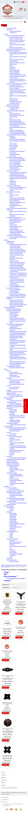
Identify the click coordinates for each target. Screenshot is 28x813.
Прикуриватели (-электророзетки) (17, 483)
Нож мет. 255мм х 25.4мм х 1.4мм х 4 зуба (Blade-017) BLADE (7, 703)
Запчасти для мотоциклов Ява (16, 47)
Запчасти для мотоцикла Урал (16, 38)
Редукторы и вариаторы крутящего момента (16, 49)
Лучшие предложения (11, 28)
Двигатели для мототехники (13, 288)
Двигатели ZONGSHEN (14, 292)
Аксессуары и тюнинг (11, 435)
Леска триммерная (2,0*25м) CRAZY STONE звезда (7, 651)
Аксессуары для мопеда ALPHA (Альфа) (18, 447)
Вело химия (12, 412)
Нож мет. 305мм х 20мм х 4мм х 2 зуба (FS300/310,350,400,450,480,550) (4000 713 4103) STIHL (7, 677)
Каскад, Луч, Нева (14, 116)
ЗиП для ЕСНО (13, 155)
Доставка (3, 777)
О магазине (4, 780)
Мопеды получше (13, 375)
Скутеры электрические (15, 387)
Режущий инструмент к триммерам (17, 151)
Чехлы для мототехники (12, 460)
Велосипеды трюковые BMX (16, 403)
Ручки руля (12, 453)
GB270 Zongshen (13, 64)
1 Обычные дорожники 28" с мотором (18, 424)
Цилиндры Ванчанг (14, 98)
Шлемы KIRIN (12, 528)
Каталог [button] (4, 25)
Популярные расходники (15, 154)
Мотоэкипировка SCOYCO (12, 531)
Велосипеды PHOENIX (11, 402)
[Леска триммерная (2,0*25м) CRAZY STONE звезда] (7, 646)
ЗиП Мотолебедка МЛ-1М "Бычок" (17, 115)
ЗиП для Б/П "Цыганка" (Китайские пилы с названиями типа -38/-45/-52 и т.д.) (18, 141)
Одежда (11, 510)
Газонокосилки (13, 137)
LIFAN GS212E (12, 67)
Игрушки (9, 432)
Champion (7, 580)
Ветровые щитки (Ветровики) (13, 463)
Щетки (11, 441)
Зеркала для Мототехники (12, 462)
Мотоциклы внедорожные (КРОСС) (17, 384)
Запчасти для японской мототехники (14, 157)
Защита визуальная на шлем (16, 474)
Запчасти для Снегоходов (12, 170)
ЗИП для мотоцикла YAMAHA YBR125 (17, 160)
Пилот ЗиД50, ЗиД (13, 109)
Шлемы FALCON (13, 513)
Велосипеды (9, 399)
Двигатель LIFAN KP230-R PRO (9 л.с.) (17, 79)
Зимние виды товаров (14, 561)
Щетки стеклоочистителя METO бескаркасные (16, 427)
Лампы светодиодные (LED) (15, 205)
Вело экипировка (10, 507)
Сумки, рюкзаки (13, 552)
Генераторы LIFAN (10, 241)
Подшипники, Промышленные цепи (17, 202)
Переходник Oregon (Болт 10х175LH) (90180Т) (7, 629)
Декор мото (12, 448)
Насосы (11, 196)
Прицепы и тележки (11, 393)
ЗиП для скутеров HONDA (15, 169)
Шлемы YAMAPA (13, 519)
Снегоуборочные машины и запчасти (14, 391)
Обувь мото (12, 545)
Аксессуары (12, 136)
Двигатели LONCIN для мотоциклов (17, 294)
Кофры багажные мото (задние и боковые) (16, 459)
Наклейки (12, 438)
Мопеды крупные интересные (16, 373)
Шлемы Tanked (13, 517)
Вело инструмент (13, 411)
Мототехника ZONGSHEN (15, 382)
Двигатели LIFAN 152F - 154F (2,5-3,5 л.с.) (18, 52)
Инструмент (6, 486)
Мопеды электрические (15, 376)
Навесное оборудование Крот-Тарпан (17, 127)
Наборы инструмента (11, 504)
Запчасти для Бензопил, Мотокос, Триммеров (16, 134)
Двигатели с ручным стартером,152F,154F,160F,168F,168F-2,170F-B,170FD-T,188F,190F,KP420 (17, 262)
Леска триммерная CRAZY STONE (16, 578)
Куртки (11, 557)
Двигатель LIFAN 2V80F (14, 70)
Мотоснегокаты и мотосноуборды (17, 352)
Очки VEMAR (12, 555)
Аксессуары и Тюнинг (8, 426)
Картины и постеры (14, 468)
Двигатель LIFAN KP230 (14, 71)
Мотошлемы (9, 511)
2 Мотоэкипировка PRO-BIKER (16, 554)
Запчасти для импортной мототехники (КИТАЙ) (17, 83)
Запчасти (6, 34)
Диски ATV (12, 223)
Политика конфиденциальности (9, 787)
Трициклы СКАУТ (13, 316)
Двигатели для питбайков (15, 289)
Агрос (11, 112)
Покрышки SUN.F (13, 224)
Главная (3, 772)
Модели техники (13, 433)
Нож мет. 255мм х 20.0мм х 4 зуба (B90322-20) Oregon (7, 756)
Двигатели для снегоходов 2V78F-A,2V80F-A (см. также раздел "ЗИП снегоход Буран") (17, 282)
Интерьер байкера (14, 466)
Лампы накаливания (14, 203)
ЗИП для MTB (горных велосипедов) (17, 415)
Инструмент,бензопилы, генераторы (14, 492)
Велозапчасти (10, 408)
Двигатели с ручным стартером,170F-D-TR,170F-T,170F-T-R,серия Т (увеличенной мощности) (18, 246)
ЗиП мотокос (12, 149)
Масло (11, 193)
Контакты (3, 785)
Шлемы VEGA (12, 529)
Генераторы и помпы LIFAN (15, 493)
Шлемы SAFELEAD (13, 514)
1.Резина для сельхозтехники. (16, 130)
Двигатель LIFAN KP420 (14, 73)
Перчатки (12, 508)
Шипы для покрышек (14, 229)
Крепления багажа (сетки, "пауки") (17, 450)
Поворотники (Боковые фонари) (16, 475)
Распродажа (9, 29)
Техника (5, 369)
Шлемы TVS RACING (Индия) (16, 526)
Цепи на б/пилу (13, 152)
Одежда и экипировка (9, 505)
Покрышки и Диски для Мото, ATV (14, 217)
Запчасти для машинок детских (16, 396)
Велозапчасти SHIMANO (15, 420)
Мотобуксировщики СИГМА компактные (18, 351)
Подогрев (12, 484)
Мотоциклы (9, 378)
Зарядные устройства (14, 194)
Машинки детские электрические (14, 394)
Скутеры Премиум (13, 388)
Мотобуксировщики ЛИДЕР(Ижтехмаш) (15, 324)
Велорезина (12, 414)
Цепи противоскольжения (15, 234)
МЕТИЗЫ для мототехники (15, 451)
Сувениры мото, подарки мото (13, 465)
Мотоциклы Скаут (13, 313)
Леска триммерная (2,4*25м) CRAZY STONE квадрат (20, 628)
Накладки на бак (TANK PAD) (16, 436)
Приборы (12, 477)
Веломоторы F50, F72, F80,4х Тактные (14, 405)
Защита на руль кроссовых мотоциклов (18, 457)
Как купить (3, 775)
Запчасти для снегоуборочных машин (15, 235)
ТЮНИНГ (11, 454)
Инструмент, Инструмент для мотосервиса (15, 498)
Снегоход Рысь (13, 182)
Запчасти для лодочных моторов (14, 185)
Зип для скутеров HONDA (15, 161)
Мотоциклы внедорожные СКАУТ (14, 310)
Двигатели (6, 240)
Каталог (10, 565)
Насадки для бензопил (12, 487)
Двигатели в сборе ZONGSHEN (16, 300)
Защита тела (12, 540)
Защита (11, 534)
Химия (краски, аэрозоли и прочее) (17, 199)
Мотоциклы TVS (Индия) (15, 381)
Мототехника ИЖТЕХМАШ (9, 307)
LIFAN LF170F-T (13, 68)
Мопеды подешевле (14, 372)
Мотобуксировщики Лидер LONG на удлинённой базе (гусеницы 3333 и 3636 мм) (18, 359)
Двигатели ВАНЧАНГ (14, 291)
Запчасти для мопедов (14, 88)
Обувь (11, 535)
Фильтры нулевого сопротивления (17, 197)
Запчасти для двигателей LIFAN (13, 50)
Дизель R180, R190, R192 (15, 113)
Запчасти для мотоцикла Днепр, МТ (17, 40)
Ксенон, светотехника (14, 478)
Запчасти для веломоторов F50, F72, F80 (15, 406)
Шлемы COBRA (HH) (14, 522)
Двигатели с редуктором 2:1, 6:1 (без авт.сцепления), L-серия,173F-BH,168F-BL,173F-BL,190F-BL (18, 270)
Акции (5, 26)
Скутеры (8, 385)
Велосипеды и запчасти (9, 397)
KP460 (11, 65)
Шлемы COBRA (13, 520)
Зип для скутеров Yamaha (15, 164)
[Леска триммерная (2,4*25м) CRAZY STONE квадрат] (20, 622)
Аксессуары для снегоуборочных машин (18, 237)
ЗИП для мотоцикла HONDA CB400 (17, 158)
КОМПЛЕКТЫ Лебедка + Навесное (17, 367)
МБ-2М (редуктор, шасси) (15, 119)
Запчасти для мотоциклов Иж (16, 37)
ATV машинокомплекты (15, 312)
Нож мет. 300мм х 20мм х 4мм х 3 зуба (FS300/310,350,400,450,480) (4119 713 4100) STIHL (21, 603)
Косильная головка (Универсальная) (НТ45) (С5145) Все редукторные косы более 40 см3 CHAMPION (7, 602)
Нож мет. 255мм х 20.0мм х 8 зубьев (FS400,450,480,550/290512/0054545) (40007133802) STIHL (7, 730)
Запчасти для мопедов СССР (13, 106)
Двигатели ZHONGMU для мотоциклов (18, 295)
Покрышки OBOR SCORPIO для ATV (17, 232)
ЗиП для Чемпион (13, 146)
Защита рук (9, 456)
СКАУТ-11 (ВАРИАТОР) (14, 315)
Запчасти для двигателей (15, 85)
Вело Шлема (9, 558)
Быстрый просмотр (6, 611)
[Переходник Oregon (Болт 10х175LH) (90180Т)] (7, 623)
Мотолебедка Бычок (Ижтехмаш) (14, 366)
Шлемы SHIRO (13, 516)
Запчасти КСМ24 (13, 238)
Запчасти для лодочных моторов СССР (18, 187)
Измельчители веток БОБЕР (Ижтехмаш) (18, 502)
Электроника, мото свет (12, 472)
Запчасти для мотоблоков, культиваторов (15, 110)
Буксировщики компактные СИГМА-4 (17, 340)
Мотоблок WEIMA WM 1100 (15, 121)
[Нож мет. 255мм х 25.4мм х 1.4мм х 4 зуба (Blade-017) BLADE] (7, 697)
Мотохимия (12, 206)
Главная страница (5, 565)
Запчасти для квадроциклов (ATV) (17, 86)
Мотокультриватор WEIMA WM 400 (17, 131)
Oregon (6, 572)
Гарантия (3, 782)
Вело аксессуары (13, 409)
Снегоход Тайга (13, 184)
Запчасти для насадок (14, 489)
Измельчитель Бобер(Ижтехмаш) (14, 309)
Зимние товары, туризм (12, 560)
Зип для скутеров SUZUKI (15, 163)
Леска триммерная (10, 576)
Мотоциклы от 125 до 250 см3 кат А (17, 379)
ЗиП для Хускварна (14, 145)
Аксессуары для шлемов (15, 439)
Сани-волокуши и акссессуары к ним (17, 361)
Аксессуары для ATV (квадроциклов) (17, 445)
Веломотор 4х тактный (14, 107)
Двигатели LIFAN (10, 243)
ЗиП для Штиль (13, 148)
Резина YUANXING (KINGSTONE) (16, 231)
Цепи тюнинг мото (13, 100)
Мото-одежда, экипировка (12, 538)
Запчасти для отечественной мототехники (16, 35)
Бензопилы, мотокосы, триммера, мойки (15, 490)
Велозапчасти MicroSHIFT (15, 421)
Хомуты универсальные (15, 200)
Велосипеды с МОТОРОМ (12, 423)
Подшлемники (13, 551)
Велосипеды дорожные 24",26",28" (17, 400)
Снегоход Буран (13, 181)
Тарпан (11, 128)
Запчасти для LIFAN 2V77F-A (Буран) (17, 62)
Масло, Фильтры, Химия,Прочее (14, 191)
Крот (11, 118)
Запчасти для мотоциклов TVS (13, 104)
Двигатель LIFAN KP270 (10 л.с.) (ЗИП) (17, 74)
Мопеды (8, 370)
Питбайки (9, 390)
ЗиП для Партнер (13, 143)
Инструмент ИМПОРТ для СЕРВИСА (17, 499)
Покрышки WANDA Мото (15, 221)
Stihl (5, 574)
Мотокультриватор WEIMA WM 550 (17, 122)
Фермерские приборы (11, 501)
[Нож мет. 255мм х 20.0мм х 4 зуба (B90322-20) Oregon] (7, 750)
